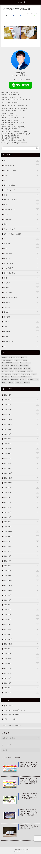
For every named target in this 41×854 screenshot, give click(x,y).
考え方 (24, 379)
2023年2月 (21, 571)
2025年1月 (21, 468)
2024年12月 (21, 473)
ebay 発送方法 (21, 165)
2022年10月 (21, 590)
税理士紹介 (15, 379)
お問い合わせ (8, 706)
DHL (21, 327)
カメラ (21, 180)
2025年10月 (21, 429)
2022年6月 (21, 610)
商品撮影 (21, 283)
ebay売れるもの (21, 209)
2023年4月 (21, 561)
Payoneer (21, 219)
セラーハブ (21, 287)
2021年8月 (21, 654)
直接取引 (6, 379)
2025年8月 (21, 439)
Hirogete (21, 307)
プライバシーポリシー (11, 719)
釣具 (21, 204)
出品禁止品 (21, 253)
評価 (5, 382)
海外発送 (6, 376)
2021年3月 (21, 673)
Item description (14, 357)
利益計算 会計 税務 (21, 297)
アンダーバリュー (26, 362)
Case (5, 357)
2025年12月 (21, 419)
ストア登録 (21, 292)
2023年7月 (21, 546)
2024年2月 (21, 522)
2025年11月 (21, 424)
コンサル (15, 365)
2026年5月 (21, 405)
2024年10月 (21, 483)
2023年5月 (21, 556)
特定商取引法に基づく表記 (13, 714)
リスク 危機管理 (21, 371)
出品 (21, 248)
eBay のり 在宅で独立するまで (14, 710)
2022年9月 (21, 595)
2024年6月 (21, 502)
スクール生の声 (7, 368)
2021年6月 (21, 663)
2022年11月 (21, 585)
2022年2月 (21, 629)
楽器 (21, 195)
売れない (16, 374)
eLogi (21, 239)
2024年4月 (21, 512)
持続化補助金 (26, 374)
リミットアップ (21, 229)
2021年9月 (21, 649)
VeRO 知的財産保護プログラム (10, 362)
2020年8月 (21, 683)
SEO (25, 360)
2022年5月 (21, 615)
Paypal (24, 357)
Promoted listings (7, 360)
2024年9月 (21, 488)
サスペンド (21, 258)
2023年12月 (21, 531)
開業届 (27, 382)
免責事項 (27, 849)
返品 (11, 382)
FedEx (21, 322)
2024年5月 (21, 507)
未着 (34, 374)
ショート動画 (24, 365)
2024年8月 (21, 492)
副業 (30, 371)
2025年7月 (21, 444)
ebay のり (20, 2)
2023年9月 (21, 541)
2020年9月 (21, 678)
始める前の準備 (21, 185)
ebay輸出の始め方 (21, 200)
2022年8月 (21, 600)
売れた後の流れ (21, 273)
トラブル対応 (21, 268)
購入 (21, 224)
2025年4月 (21, 458)
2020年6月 (21, 693)
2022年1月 (21, 634)
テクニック (18, 368)
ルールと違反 (21, 263)
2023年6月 (21, 551)
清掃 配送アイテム (26, 376)
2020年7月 (21, 688)
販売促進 (21, 302)
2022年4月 (21, 619)
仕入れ (21, 336)
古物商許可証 (7, 374)
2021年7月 (21, 658)
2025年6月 (21, 448)
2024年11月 (21, 478)
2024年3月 (21, 517)
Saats (18, 360)
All (21, 346)
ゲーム (21, 214)
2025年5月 (21, 453)
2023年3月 (21, 566)
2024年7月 (21, 497)
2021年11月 (21, 644)
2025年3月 (21, 463)
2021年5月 (21, 668)
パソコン (27, 368)
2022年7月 (21, 605)
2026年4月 (21, 409)
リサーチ (21, 331)
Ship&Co (21, 312)
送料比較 (19, 382)
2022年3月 (21, 624)
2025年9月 (21, 434)
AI (21, 161)
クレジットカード (21, 170)
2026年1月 (21, 414)
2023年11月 (21, 536)
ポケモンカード (21, 190)
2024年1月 (21, 527)
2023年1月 (21, 575)
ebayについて (21, 175)
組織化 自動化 (21, 341)
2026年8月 (21, 395)
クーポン (6, 365)
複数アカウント (34, 379)
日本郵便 (21, 317)
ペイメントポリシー (8, 371)
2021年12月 (21, 639)
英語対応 (21, 244)
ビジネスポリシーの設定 (21, 234)
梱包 (21, 278)
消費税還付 (16, 376)
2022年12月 (21, 580)
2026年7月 (21, 400)
